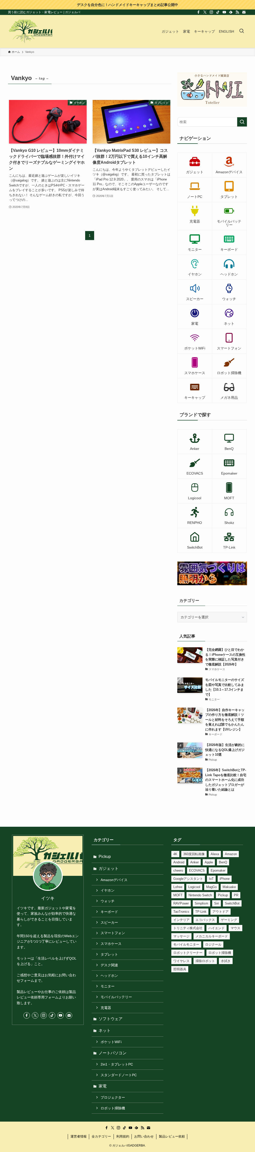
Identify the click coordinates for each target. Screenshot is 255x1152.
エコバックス (205, 920)
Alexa (215, 854)
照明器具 (179, 969)
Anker (194, 862)
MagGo (211, 887)
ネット (105, 1030)
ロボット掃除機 (113, 1108)
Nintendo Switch (200, 895)
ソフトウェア (111, 1019)
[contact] (244, 12)
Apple (209, 862)
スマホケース (111, 944)
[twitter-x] (205, 12)
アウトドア (220, 911)
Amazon (231, 854)
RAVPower (181, 903)
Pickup (105, 856)
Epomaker (218, 870)
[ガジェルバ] (30, 31)
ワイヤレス (181, 961)
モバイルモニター (186, 944)
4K (175, 854)
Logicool (194, 887)
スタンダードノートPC (119, 1075)
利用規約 (122, 1136)
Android (178, 862)
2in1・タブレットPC (117, 1064)
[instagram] (211, 12)
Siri (216, 903)
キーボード (109, 912)
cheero (178, 870)
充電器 (106, 1008)
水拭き (226, 961)
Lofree (177, 887)
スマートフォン (113, 933)
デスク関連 (109, 965)
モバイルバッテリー (116, 997)
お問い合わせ (144, 1136)
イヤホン (108, 890)
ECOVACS (197, 870)
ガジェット (109, 868)
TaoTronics (181, 911)
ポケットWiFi (111, 1042)
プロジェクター (113, 1097)
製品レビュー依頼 (172, 1136)
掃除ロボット (205, 961)
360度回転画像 (194, 854)
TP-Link (200, 911)
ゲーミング (229, 920)
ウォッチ (108, 901)
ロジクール (213, 944)
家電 (103, 1086)
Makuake (229, 887)
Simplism (201, 903)
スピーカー (109, 922)
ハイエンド (216, 928)
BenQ (223, 862)
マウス (235, 928)
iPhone (225, 879)
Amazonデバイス (114, 880)
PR (236, 895)
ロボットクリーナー (187, 953)
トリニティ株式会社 (187, 928)
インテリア (181, 920)
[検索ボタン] (241, 31)
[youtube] (224, 12)
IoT (211, 879)
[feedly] (231, 12)
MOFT (178, 895)
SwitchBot (232, 903)
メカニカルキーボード (211, 936)
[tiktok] (218, 12)
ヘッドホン (109, 976)
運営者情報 (78, 1136)
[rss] (237, 12)
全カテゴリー (101, 1136)
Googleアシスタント (188, 879)
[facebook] (198, 12)
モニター (108, 986)
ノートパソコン (113, 1053)
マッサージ (181, 936)
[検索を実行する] (242, 122)
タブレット (109, 954)
